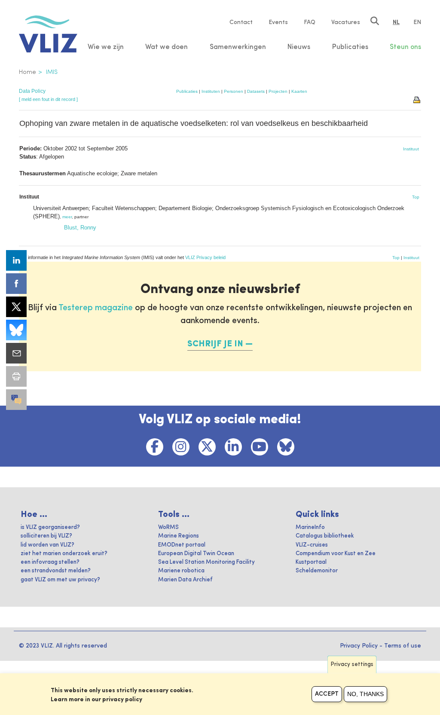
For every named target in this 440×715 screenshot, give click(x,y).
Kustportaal (311, 562)
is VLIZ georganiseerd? (50, 527)
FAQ (309, 22)
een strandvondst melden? (56, 571)
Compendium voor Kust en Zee (336, 553)
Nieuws (298, 47)
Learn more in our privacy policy (96, 700)
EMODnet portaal (181, 545)
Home (27, 72)
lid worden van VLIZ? (47, 545)
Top (415, 197)
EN (417, 22)
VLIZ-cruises (312, 545)
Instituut (411, 149)
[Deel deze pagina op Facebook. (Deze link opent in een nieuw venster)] (16, 283)
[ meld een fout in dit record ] (48, 99)
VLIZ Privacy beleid (205, 257)
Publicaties (187, 91)
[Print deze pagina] (417, 99)
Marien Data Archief (185, 580)
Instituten (211, 91)
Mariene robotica (181, 571)
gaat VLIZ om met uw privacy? (60, 580)
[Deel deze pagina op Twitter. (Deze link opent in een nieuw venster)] (16, 306)
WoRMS (168, 527)
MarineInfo (310, 527)
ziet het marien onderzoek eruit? (64, 553)
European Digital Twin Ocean (196, 553)
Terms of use (402, 646)
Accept (327, 694)
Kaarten (299, 91)
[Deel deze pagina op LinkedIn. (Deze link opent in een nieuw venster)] (16, 260)
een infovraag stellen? (50, 562)
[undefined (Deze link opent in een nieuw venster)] (16, 399)
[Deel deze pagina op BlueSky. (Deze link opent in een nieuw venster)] (16, 330)
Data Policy (32, 91)
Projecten (278, 91)
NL (396, 22)
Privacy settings (352, 664)
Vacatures (345, 22)
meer (67, 216)
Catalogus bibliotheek (325, 536)
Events (278, 22)
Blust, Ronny (80, 227)
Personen (233, 91)
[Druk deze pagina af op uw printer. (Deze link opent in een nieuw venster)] (16, 376)
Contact (241, 22)
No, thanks (365, 694)
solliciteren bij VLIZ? (46, 536)
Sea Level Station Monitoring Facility (206, 562)
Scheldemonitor (317, 571)
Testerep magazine (95, 308)
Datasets (256, 91)
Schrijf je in (215, 344)
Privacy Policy (359, 646)
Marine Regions (178, 536)
